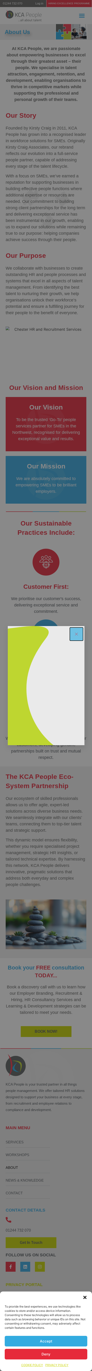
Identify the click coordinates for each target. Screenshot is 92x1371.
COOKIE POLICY (32, 1365)
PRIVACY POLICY (56, 1365)
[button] (85, 1297)
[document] (46, 685)
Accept (46, 1341)
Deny (46, 1354)
